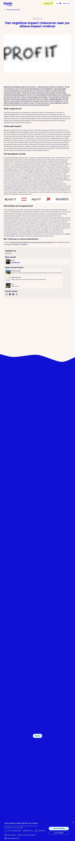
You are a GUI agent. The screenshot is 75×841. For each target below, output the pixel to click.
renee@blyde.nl (15, 262)
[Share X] (16, 294)
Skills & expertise (37, 18)
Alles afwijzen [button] (59, 833)
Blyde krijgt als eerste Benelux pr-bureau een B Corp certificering (30, 242)
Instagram (9, 244)
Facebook (16, 244)
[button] (58, 3)
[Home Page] (8, 4)
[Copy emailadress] (49, 736)
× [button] (73, 822)
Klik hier (37, 736)
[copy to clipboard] (6, 294)
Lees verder (20, 828)
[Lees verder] (33, 272)
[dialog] (37, 830)
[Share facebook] (13, 294)
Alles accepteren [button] (58, 828)
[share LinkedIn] (9, 294)
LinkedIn (24, 244)
